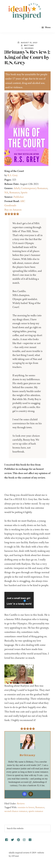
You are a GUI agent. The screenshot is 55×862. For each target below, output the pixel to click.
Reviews (29, 48)
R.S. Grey (12, 175)
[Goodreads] (30, 794)
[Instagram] (24, 794)
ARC (22, 201)
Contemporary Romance (34, 188)
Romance (14, 192)
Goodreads (10, 205)
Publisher (18, 197)
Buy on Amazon (13, 209)
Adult (17, 188)
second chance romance (15, 811)
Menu (48, 27)
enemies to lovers (26, 807)
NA (6, 192)
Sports (24, 192)
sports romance (35, 811)
